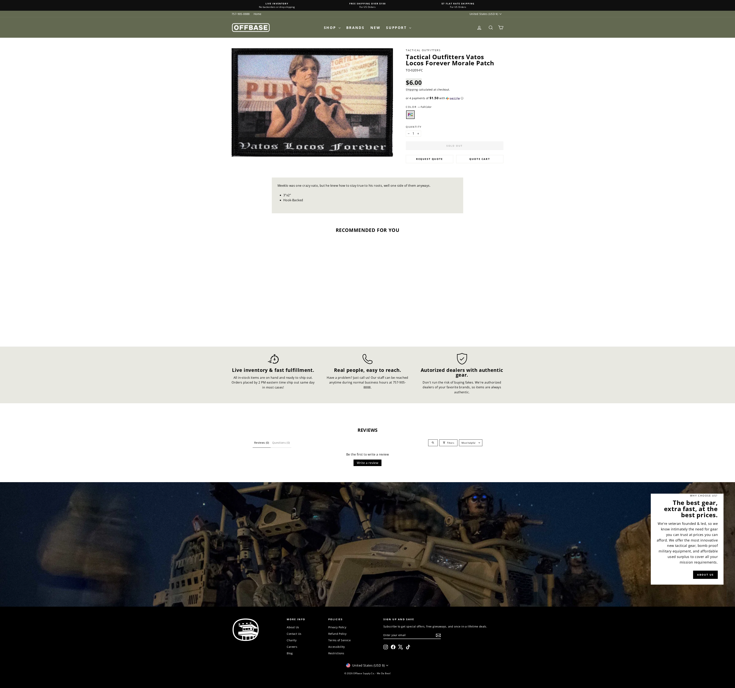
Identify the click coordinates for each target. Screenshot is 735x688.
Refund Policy (337, 634)
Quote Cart (479, 159)
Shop (331, 27)
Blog (290, 653)
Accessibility (336, 647)
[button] (454, 98)
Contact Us (294, 634)
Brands (355, 27)
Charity (291, 640)
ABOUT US (705, 574)
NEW (375, 27)
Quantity (414, 126)
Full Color (410, 115)
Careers (292, 647)
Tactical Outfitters (423, 50)
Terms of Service (339, 640)
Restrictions (336, 653)
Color (418, 107)
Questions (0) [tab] (281, 442)
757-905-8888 (241, 14)
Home (257, 14)
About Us (293, 627)
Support (397, 27)
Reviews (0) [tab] (261, 442)
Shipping (412, 89)
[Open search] (433, 442)
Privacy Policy (337, 627)
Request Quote (429, 159)
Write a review (367, 463)
